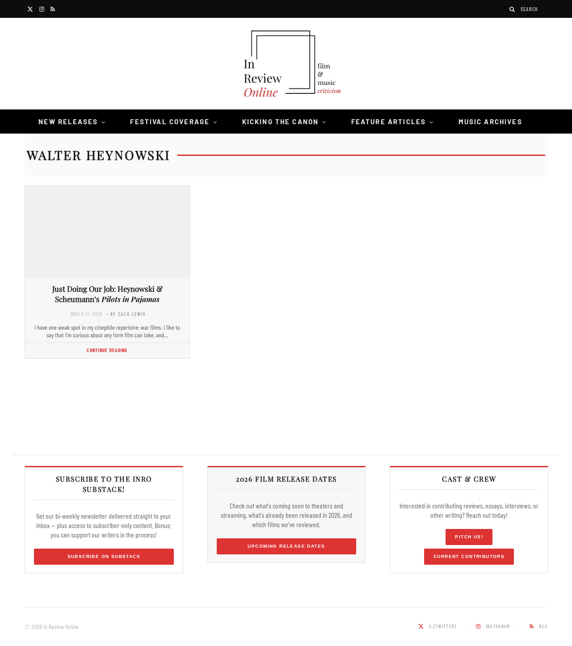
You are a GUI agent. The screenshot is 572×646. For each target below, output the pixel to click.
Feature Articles (388, 121)
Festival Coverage (170, 121)
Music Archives (490, 121)
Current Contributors (469, 556)
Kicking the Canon (280, 121)
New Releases (68, 121)
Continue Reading (107, 350)
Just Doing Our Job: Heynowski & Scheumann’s (107, 294)
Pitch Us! (469, 536)
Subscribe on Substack (104, 556)
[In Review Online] (286, 65)
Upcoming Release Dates (286, 546)
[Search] (512, 9)
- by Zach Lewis (126, 314)
